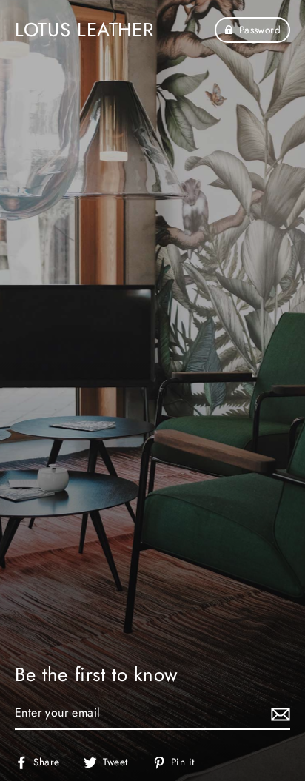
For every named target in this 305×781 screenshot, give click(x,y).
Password (260, 29)
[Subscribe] (278, 713)
